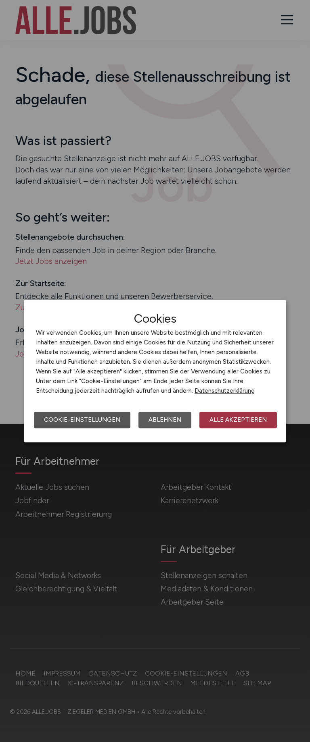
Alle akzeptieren (238, 419)
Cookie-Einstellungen (82, 419)
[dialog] (155, 371)
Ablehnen (165, 419)
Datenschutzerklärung (225, 390)
